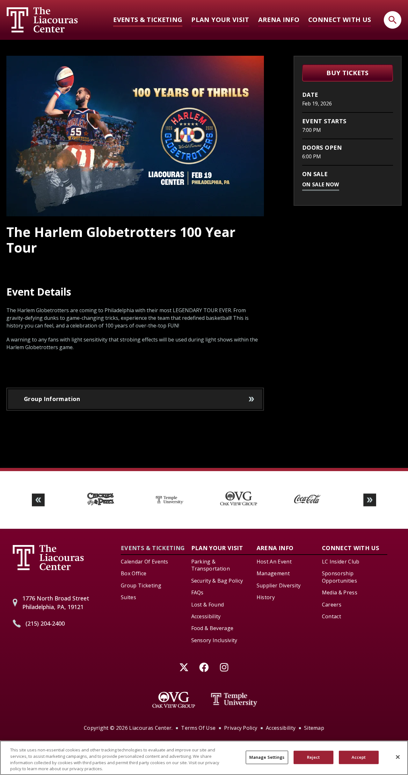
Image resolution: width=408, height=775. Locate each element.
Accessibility (206, 616)
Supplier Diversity (279, 585)
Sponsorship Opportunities (339, 577)
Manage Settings (267, 757)
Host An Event (274, 561)
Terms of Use (198, 727)
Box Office (133, 573)
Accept (359, 757)
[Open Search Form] (392, 20)
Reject (313, 757)
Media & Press (339, 592)
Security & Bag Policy (217, 580)
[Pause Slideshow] (371, 484)
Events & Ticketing (147, 19)
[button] (38, 499)
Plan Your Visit (220, 19)
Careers (331, 604)
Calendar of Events (144, 561)
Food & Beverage (212, 628)
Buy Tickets (347, 72)
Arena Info (278, 19)
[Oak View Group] (174, 700)
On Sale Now (320, 184)
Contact (331, 616)
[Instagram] (224, 667)
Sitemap (314, 727)
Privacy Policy (240, 727)
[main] (204, 262)
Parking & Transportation (210, 565)
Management (273, 573)
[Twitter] (184, 667)
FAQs (197, 592)
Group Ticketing (141, 585)
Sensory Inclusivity (214, 640)
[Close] (398, 757)
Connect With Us (339, 19)
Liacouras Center (42, 19)
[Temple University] (234, 700)
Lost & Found (207, 604)
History (266, 597)
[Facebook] (204, 667)
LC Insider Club (341, 561)
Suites (128, 597)
